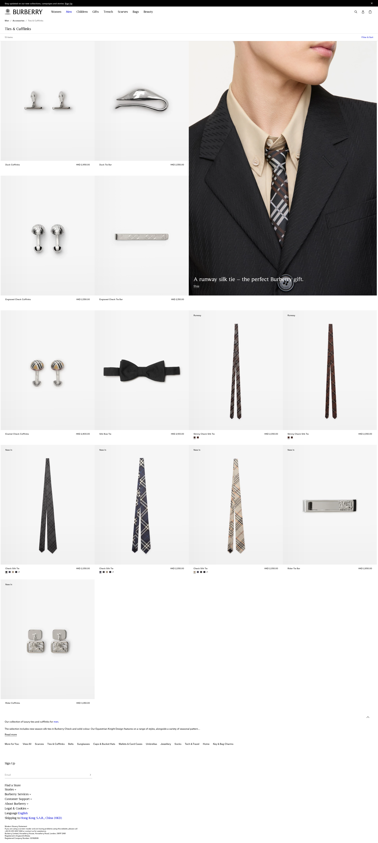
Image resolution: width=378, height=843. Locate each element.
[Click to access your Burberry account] (363, 12)
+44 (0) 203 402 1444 (13, 831)
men (56, 721)
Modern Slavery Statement (16, 826)
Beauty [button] (148, 11)
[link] (7, 20)
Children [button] (82, 11)
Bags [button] (136, 11)
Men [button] (69, 11)
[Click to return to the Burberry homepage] (29, 12)
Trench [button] (108, 11)
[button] (68, 4)
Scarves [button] (123, 11)
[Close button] (371, 3)
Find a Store (13, 785)
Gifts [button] (95, 11)
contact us (29, 831)
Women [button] (56, 11)
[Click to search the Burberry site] (356, 12)
